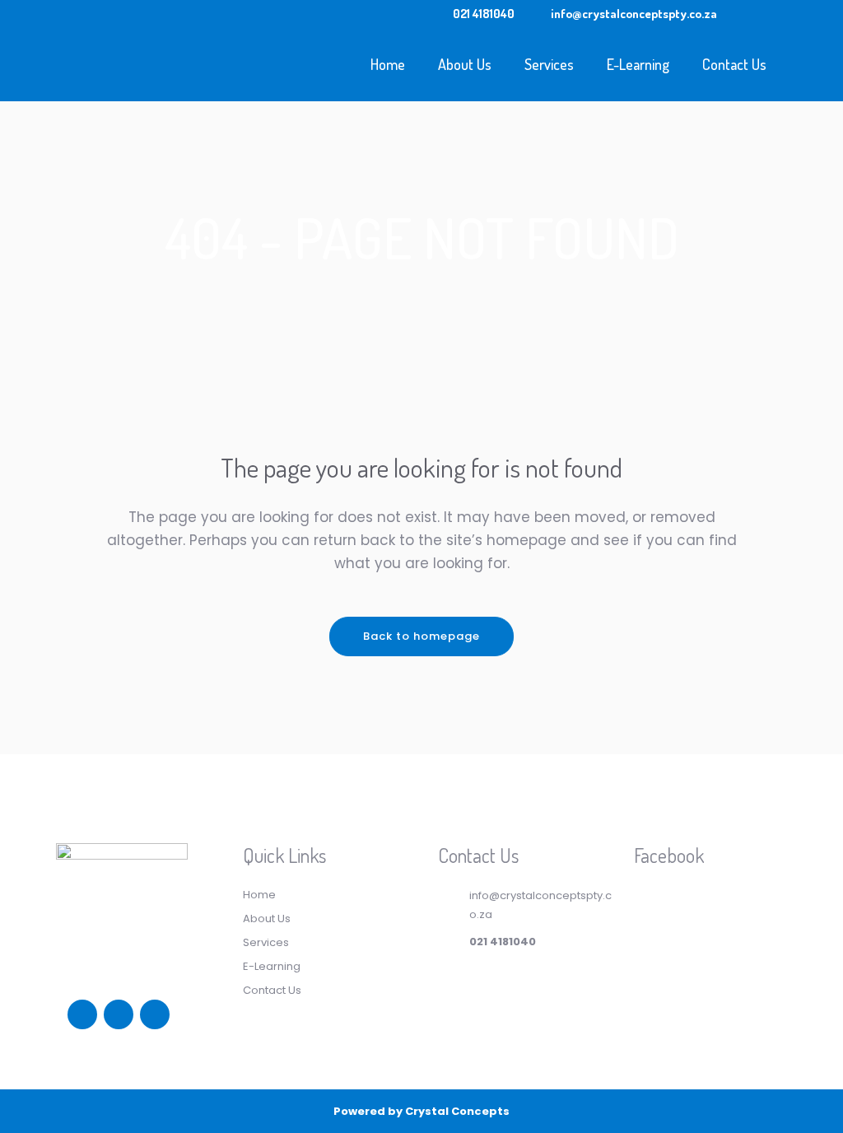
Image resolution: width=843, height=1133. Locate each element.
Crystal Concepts (457, 1111)
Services (266, 942)
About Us (267, 918)
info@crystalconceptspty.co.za (634, 13)
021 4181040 (484, 13)
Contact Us (272, 990)
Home (259, 894)
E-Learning (271, 966)
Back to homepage (421, 636)
